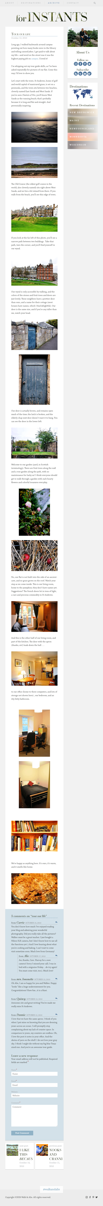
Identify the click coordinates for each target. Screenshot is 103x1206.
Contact (73, 3)
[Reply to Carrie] (56, 922)
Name (13, 1070)
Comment (15, 1103)
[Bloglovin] (89, 74)
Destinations (31, 3)
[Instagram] (76, 64)
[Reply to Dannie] (56, 1014)
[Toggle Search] (95, 3)
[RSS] (76, 74)
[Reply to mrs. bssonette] (56, 978)
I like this (27, 1154)
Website (14, 1092)
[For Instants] (51, 16)
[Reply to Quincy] (56, 998)
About (9, 3)
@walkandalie (51, 1189)
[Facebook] (80, 64)
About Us (82, 52)
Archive (54, 3)
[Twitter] (89, 64)
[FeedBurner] (80, 74)
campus (34, 58)
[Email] (85, 74)
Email (13, 1081)
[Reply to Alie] (56, 955)
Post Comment (22, 1133)
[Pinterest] (85, 64)
